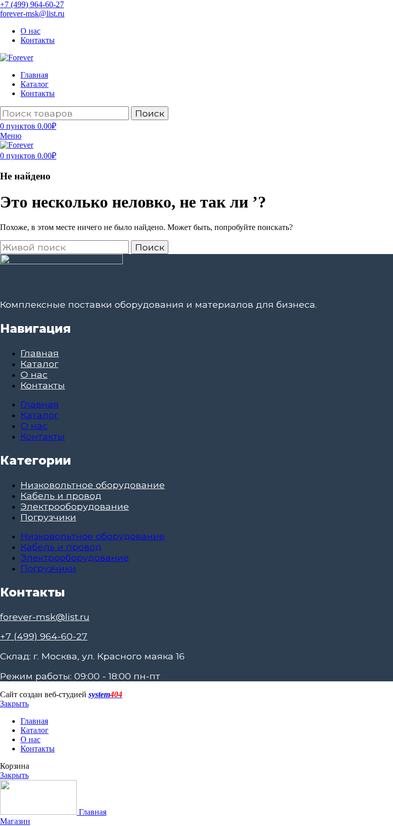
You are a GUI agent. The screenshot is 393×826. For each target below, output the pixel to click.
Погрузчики (48, 517)
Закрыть (14, 703)
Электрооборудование (74, 506)
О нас (34, 374)
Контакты (42, 385)
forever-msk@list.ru (32, 13)
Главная (39, 353)
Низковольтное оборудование (92, 484)
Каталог (39, 363)
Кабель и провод (60, 495)
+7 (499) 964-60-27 (32, 4)
